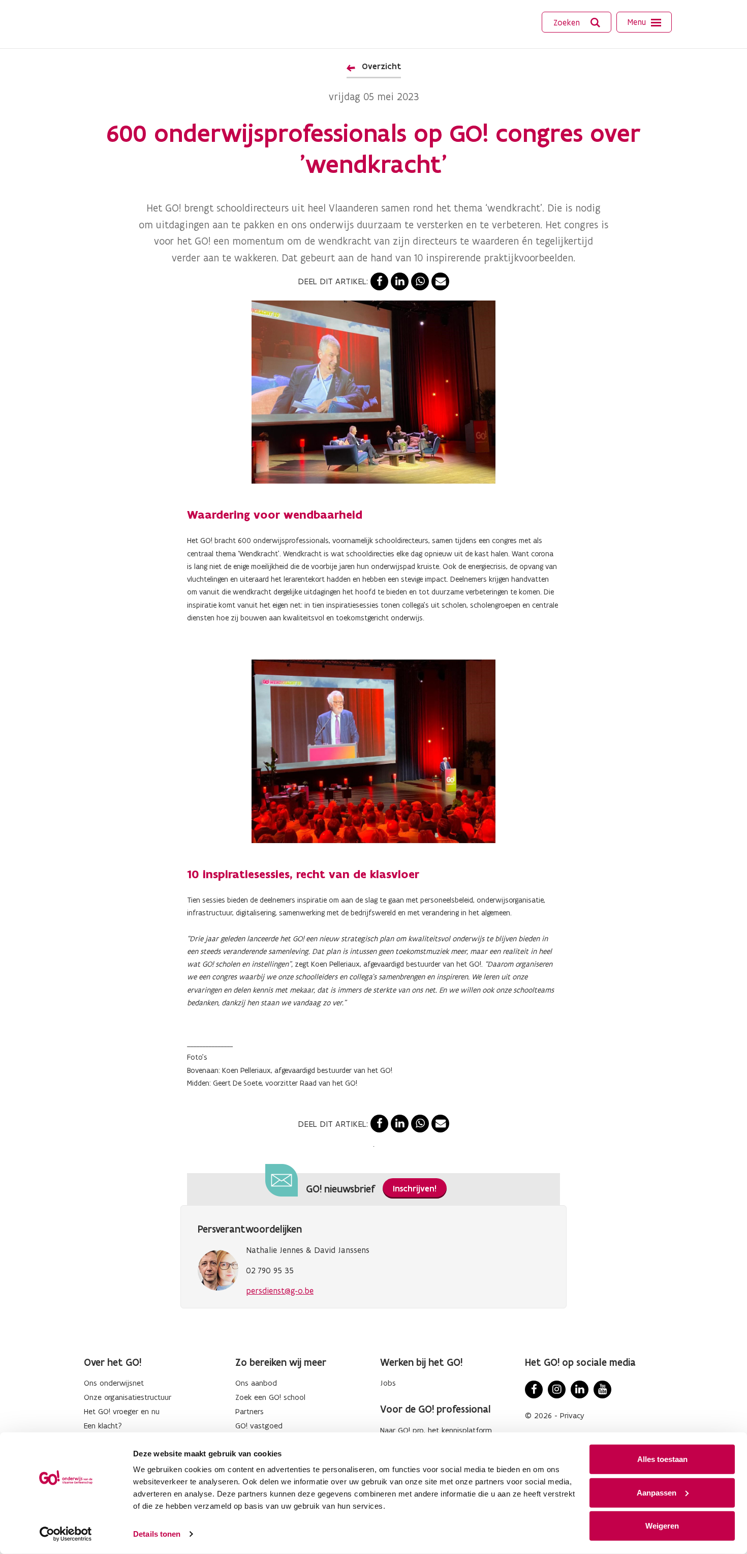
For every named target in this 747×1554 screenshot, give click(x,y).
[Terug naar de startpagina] (118, 23)
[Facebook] (534, 1389)
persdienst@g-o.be (280, 1291)
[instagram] (557, 1389)
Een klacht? (103, 1425)
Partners (249, 1411)
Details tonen (156, 1534)
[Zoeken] (595, 22)
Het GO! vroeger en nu (122, 1411)
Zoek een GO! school (270, 1397)
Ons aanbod (256, 1383)
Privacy (572, 1415)
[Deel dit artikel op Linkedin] (400, 281)
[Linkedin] (579, 1389)
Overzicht (381, 66)
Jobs (388, 1383)
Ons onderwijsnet (114, 1383)
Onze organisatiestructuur (127, 1397)
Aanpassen (656, 1492)
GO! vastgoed (259, 1425)
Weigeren (662, 1525)
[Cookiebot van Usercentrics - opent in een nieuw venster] (65, 1534)
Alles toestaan (662, 1459)
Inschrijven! (415, 1188)
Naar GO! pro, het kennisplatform (436, 1430)
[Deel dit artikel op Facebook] (379, 281)
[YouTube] (602, 1389)
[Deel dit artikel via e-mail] (440, 281)
